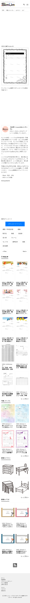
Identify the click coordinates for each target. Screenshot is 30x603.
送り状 (5, 237)
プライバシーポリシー (6, 581)
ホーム (2, 578)
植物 (19, 229)
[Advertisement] (15, 28)
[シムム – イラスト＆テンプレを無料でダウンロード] (8, 3)
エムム (2, 587)
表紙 (12, 233)
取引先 (5, 233)
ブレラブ (3, 589)
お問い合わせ (4, 584)
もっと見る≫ (25, 399)
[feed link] (15, 565)
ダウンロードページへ (15, 224)
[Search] (24, 5)
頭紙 (23, 241)
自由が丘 (3, 590)
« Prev (4, 251)
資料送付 (15, 241)
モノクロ (5, 241)
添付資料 (5, 246)
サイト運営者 (4, 582)
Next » (25, 251)
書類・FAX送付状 (8, 229)
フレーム (13, 237)
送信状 (20, 233)
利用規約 (3, 579)
